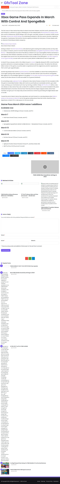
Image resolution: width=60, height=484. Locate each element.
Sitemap (43, 481)
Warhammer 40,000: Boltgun (14, 36)
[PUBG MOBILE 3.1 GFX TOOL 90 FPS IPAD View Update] (5, 268)
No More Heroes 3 (24, 71)
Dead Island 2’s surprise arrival (50, 32)
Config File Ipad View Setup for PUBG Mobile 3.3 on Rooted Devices (28, 463)
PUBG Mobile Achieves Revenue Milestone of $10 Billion (9, 195)
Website (33, 240)
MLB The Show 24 (46, 85)
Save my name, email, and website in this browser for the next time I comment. (22, 246)
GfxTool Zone (23, 481)
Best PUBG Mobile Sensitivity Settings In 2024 (22, 272)
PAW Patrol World (17, 49)
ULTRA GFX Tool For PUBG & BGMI (19, 346)
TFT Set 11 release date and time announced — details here (29, 195)
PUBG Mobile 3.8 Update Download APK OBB (20, 7)
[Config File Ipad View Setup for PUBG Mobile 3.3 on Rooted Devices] (5, 465)
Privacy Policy (49, 481)
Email (3, 240)
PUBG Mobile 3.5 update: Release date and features (50, 208)
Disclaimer (56, 481)
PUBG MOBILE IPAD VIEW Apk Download (20, 469)
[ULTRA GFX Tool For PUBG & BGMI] (5, 403)
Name (3, 235)
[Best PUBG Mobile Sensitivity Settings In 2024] (5, 308)
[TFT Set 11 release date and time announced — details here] (30, 188)
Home (3, 10)
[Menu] (2, 3)
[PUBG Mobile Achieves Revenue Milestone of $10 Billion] (10, 188)
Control (33, 62)
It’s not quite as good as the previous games (43, 75)
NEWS (7, 10)
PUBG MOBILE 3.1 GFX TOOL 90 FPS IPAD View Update (24, 266)
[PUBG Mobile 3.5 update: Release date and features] (50, 194)
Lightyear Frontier (17, 81)
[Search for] (58, 3)
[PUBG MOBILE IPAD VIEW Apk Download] (5, 471)
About (38, 481)
